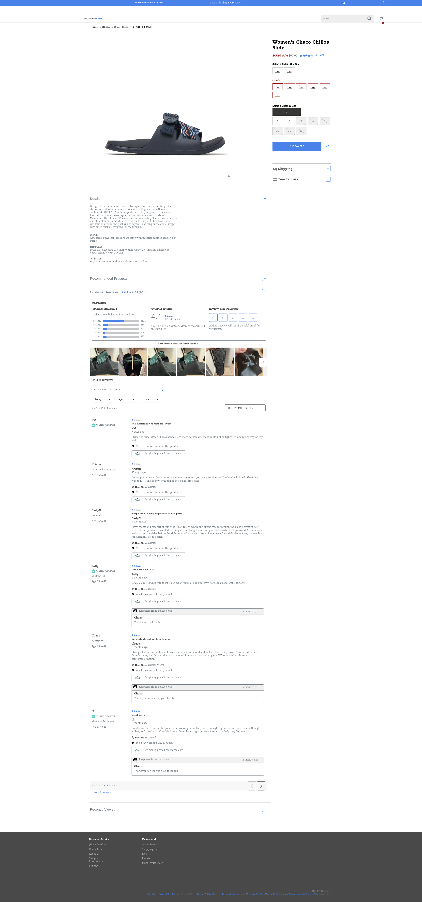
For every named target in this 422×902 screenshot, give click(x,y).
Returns (93, 866)
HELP (344, 2)
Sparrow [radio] (325, 86)
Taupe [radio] (277, 95)
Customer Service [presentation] (99, 839)
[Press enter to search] (369, 18)
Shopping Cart (150, 849)
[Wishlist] (327, 146)
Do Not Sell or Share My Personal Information (220, 894)
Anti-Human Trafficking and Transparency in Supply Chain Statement (296, 894)
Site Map (151, 894)
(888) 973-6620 (97, 845)
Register (146, 859)
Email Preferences (152, 863)
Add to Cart (297, 146)
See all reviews (102, 793)
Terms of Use (253, 894)
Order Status (149, 845)
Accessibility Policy (168, 894)
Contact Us (95, 849)
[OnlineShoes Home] (92, 18)
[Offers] (384, 2)
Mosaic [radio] (313, 86)
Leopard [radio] (301, 86)
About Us (94, 854)
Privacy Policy (188, 894)
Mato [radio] (289, 70)
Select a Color (286, 64)
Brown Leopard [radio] (277, 70)
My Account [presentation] (149, 839)
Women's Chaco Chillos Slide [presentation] (300, 45)
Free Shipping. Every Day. (225, 3)
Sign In (146, 854)
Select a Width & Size (284, 106)
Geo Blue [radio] (277, 86)
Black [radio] (289, 86)
